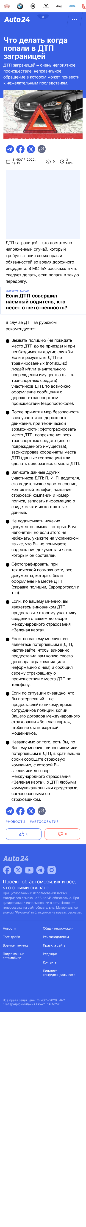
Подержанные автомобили (14, 956)
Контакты (50, 962)
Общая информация (58, 928)
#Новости (15, 822)
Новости (9, 928)
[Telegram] (40, 870)
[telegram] (10, 149)
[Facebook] (7, 870)
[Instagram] (51, 870)
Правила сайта (54, 945)
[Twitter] (18, 870)
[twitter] (31, 149)
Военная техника (16, 945)
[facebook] (20, 149)
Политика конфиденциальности (59, 973)
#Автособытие (44, 822)
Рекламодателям (56, 937)
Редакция (50, 954)
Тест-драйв (11, 937)
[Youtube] (29, 870)
